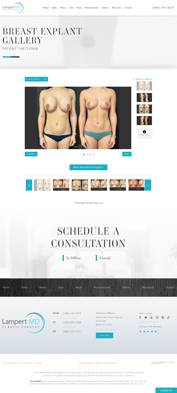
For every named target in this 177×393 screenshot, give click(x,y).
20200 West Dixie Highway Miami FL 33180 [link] (109, 321)
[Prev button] (29, 185)
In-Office (73, 257)
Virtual (105, 257)
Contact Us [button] (166, 390)
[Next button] (148, 185)
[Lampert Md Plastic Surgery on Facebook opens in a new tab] (140, 317)
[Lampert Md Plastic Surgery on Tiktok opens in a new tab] (168, 317)
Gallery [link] (105, 7)
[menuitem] (47, 7)
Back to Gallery (144, 79)
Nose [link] (79, 7)
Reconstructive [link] (92, 7)
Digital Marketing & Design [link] (163, 363)
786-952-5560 (137, 384)
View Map (104, 335)
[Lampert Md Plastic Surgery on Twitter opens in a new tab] (145, 317)
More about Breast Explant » (88, 167)
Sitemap (38, 363)
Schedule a (88, 237)
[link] (163, 7)
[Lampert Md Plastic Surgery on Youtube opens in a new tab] (151, 317)
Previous (31, 154)
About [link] (46, 7)
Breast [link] (63, 7)
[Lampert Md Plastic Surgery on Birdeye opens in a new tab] (162, 317)
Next (127, 154)
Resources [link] (116, 7)
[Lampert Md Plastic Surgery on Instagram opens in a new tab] (157, 317)
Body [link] (54, 7)
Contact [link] (128, 7)
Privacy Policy (26, 363)
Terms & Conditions (10, 363)
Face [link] (71, 7)
